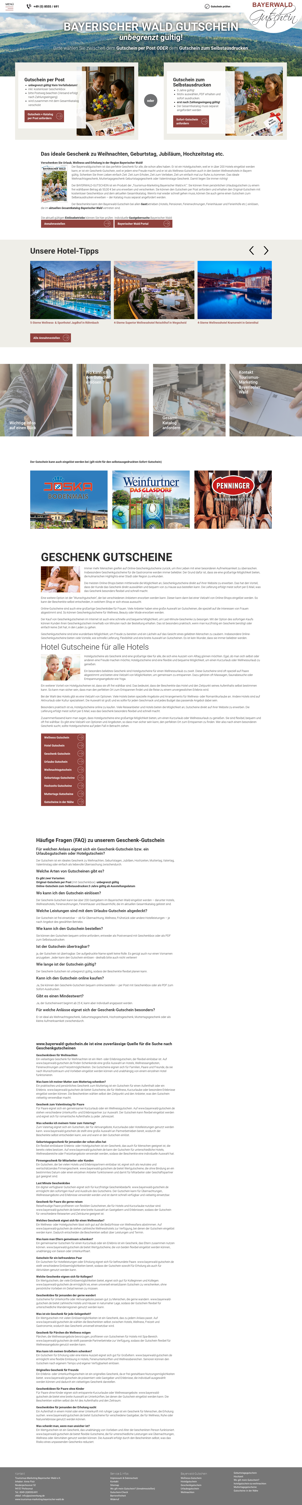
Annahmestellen (54, 223)
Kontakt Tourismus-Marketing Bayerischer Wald (249, 382)
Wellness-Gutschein (191, 1478)
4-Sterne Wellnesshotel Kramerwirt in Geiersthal (228, 322)
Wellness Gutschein (56, 737)
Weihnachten (187, 1492)
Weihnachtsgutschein (58, 769)
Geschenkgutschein (191, 1485)
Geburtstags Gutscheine (59, 777)
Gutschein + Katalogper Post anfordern (40, 116)
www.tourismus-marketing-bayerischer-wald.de (39, 1499)
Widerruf (114, 1499)
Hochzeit (238, 1476)
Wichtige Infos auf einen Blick (22, 425)
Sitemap (114, 1485)
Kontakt (114, 1481)
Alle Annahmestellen (46, 338)
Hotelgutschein (189, 1481)
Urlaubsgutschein (190, 1488)
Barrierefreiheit (118, 1495)
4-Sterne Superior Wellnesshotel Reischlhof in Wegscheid (150, 322)
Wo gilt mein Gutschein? (246, 1480)
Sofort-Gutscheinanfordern (187, 121)
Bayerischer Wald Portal (133, 223)
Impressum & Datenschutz (124, 1478)
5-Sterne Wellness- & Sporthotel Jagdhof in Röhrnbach (64, 322)
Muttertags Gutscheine (58, 794)
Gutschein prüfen (220, 6)
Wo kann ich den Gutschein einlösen (99, 377)
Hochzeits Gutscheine (58, 785)
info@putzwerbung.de (33, 1495)
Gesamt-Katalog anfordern (171, 422)
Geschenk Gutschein (57, 753)
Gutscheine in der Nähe (59, 802)
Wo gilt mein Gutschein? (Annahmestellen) (132, 1488)
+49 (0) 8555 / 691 (46, 6)
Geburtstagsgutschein (245, 1473)
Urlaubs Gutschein (55, 761)
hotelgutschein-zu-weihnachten (250, 1483)
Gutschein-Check (119, 1492)
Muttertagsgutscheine (245, 1487)
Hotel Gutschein (54, 745)
